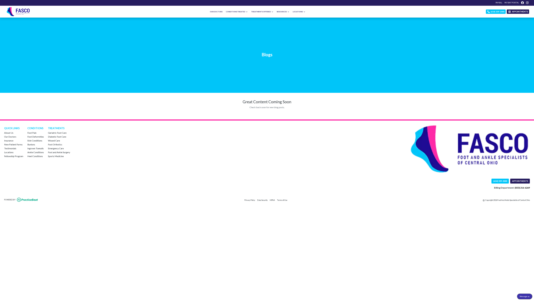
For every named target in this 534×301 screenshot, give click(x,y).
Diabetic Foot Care (57, 136)
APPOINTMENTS (520, 181)
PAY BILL (499, 3)
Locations (8, 152)
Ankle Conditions (35, 152)
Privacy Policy (249, 200)
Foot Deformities (35, 136)
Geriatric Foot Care (57, 132)
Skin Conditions (34, 140)
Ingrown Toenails (35, 148)
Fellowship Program (13, 156)
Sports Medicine (56, 156)
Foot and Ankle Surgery (59, 152)
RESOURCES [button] (282, 12)
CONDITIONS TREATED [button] (236, 12)
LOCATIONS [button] (298, 12)
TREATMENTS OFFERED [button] (261, 12)
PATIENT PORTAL (512, 3)
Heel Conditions (35, 156)
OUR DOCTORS (216, 12)
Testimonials (10, 148)
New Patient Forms (13, 144)
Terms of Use (282, 200)
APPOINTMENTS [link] (519, 11)
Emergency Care (56, 148)
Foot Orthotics (55, 144)
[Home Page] (18, 11)
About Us (8, 132)
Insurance (8, 140)
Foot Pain (31, 132)
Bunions (31, 144)
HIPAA (272, 200)
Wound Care (54, 140)
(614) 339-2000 (497, 11)
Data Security (262, 200)
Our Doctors (10, 136)
